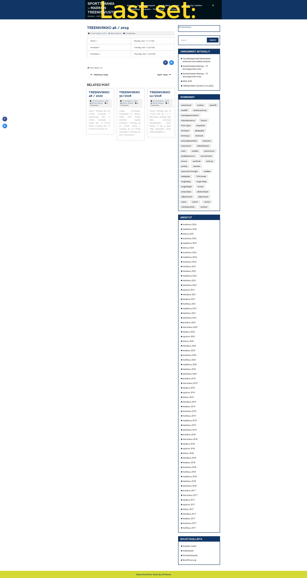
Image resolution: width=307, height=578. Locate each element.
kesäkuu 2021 (189, 299)
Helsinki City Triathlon (192, 5)
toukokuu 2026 (189, 224)
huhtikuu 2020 (189, 359)
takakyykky (185, 176)
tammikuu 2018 (190, 486)
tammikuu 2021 (190, 317)
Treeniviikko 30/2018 (129, 94)
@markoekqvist (184, 27)
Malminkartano (203, 146)
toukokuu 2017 (189, 523)
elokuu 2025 (188, 233)
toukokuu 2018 (189, 467)
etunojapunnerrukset (189, 115)
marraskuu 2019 (190, 383)
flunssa (204, 120)
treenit (200, 186)
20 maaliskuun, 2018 (161, 101)
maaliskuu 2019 (190, 420)
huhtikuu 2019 (189, 415)
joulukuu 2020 (189, 322)
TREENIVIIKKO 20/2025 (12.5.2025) (198, 86)
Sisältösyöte (188, 550)
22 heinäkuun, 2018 (130, 101)
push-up (209, 161)
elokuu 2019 (188, 397)
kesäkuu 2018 (189, 462)
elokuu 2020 (188, 341)
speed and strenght (189, 171)
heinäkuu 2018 (189, 458)
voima (183, 202)
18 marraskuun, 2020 (100, 101)
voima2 (207, 202)
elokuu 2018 (188, 453)
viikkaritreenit (186, 196)
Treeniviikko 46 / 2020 (99, 94)
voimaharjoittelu (188, 207)
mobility (195, 151)
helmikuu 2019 (189, 425)
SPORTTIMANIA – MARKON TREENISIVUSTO (102, 7)
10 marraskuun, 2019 (98, 33)
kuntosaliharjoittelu (189, 141)
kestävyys (185, 135)
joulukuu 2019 (189, 378)
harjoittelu (200, 125)
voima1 (195, 202)
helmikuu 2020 (189, 369)
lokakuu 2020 (189, 331)
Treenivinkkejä (133, 9)
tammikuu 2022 (190, 285)
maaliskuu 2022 (190, 275)
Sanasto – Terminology (153, 9)
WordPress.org (189, 560)
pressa (184, 161)
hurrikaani (185, 130)
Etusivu (130, 5)
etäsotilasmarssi (188, 120)
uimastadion (186, 191)
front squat (185, 125)
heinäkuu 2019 (189, 401)
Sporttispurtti (173, 9)
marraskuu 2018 (190, 439)
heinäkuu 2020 (189, 345)
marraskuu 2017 (190, 495)
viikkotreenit (203, 196)
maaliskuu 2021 (190, 308)
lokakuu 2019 (189, 387)
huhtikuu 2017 (189, 528)
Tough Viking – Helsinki (169, 5)
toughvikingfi (186, 186)
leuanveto (207, 141)
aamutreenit (186, 105)
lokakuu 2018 (189, 444)
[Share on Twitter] (171, 64)
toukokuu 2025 (189, 238)
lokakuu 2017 (189, 500)
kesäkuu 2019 (189, 406)
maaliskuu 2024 (190, 257)
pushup (184, 166)
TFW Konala (201, 176)
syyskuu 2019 (189, 392)
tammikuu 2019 (190, 430)
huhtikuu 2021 (189, 303)
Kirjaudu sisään (189, 546)
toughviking (186, 181)
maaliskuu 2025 (190, 243)
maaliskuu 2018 (190, 476)
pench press (209, 151)
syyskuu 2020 (189, 336)
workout (204, 207)
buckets (200, 105)
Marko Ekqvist (116, 33)
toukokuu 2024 (189, 252)
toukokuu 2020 (189, 355)
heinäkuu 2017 (189, 514)
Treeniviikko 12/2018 (160, 94)
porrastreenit (206, 156)
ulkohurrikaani (202, 191)
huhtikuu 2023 (189, 266)
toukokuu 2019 (189, 411)
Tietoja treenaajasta (146, 5)
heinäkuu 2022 (189, 271)
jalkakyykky (199, 130)
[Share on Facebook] (165, 64)
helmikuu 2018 (189, 481)
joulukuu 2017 (189, 490)
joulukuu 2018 (189, 434)
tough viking (201, 181)
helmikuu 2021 (189, 313)
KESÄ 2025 (187, 81)
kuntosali (199, 135)
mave (183, 151)
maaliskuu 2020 (190, 364)
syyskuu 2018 (189, 448)
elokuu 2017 (188, 509)
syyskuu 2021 (189, 289)
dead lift (213, 105)
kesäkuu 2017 (189, 518)
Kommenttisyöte (190, 555)
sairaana (196, 166)
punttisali (196, 161)
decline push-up (199, 110)
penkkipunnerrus (188, 156)
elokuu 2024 (188, 247)
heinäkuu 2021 (189, 294)
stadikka (207, 171)
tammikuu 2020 (190, 373)
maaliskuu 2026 (190, 229)
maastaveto (186, 146)
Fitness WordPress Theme (147, 574)
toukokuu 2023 (189, 261)
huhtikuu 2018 (189, 472)
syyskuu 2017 (189, 504)
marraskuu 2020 (190, 327)
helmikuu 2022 (189, 280)
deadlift (184, 110)
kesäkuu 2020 (189, 350)
